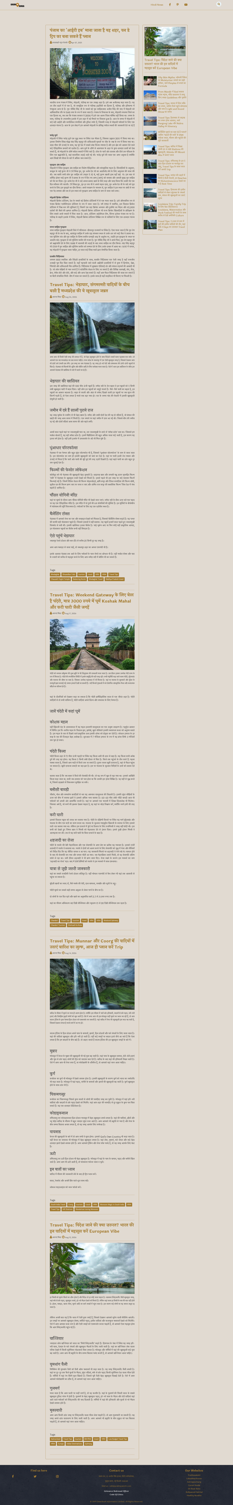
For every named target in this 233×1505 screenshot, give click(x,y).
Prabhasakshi (194, 1475)
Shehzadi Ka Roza (75, 925)
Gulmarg (88, 1444)
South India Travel (58, 1204)
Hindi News (157, 5)
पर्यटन (97, 574)
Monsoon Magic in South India (112, 1204)
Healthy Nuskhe (194, 1495)
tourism (81, 574)
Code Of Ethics (116, 1494)
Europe (61, 1444)
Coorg (70, 1204)
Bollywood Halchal (194, 1492)
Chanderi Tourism (58, 925)
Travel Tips (113, 574)
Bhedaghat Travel (96, 579)
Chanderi (54, 920)
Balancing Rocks (79, 579)
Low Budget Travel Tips (117, 1439)
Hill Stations (67, 1209)
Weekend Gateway (111, 920)
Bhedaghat (55, 574)
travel (90, 574)
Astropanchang (194, 1481)
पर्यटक (104, 574)
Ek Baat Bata (194, 1488)
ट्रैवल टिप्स (88, 1439)
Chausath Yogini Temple (60, 579)
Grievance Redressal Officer (116, 1491)
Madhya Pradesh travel (115, 579)
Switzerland (55, 1439)
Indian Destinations (74, 1444)
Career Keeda (194, 1485)
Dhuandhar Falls (68, 574)
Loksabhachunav (194, 1478)
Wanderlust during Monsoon (87, 1209)
